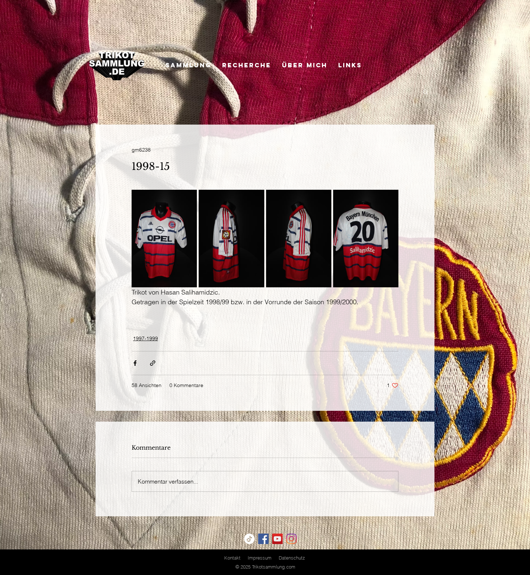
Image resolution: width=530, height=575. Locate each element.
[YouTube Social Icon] (277, 539)
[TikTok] (249, 539)
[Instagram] (291, 539)
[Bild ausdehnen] (164, 238)
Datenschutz (292, 558)
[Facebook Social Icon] (263, 539)
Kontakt (232, 558)
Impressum (259, 558)
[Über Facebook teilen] (135, 363)
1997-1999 (145, 338)
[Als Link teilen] (152, 363)
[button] (425, 91)
